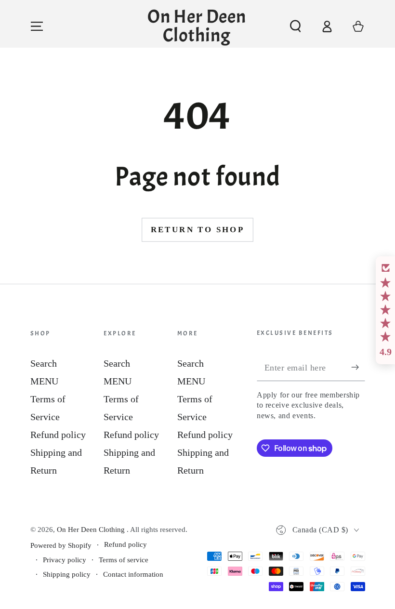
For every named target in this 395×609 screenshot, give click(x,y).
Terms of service (123, 560)
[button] (295, 26)
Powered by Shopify (61, 545)
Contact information (133, 574)
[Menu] (37, 26)
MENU (44, 381)
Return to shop (198, 229)
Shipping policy (67, 574)
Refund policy (58, 434)
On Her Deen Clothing (92, 529)
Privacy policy (64, 560)
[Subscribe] (358, 367)
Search (43, 363)
